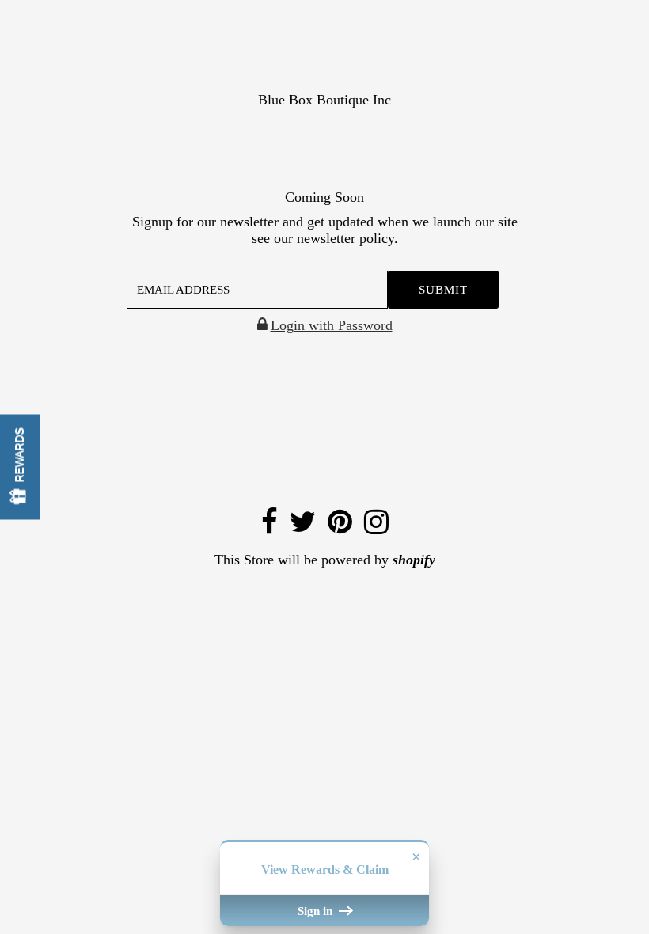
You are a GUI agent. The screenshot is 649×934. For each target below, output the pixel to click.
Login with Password (332, 325)
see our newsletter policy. (325, 238)
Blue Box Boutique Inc (324, 100)
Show (20, 467)
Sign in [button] (317, 910)
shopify (414, 560)
